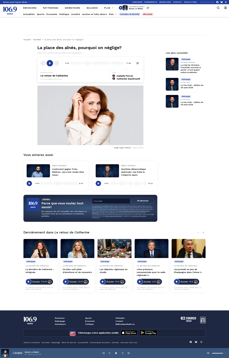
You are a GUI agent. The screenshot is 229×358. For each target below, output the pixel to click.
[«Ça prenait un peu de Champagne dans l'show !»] (189, 248)
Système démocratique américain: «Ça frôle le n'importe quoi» (133, 172)
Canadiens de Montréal (129, 14)
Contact (119, 321)
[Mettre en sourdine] (208, 353)
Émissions (60, 318)
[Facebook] (217, 2)
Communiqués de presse (100, 342)
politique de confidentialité (113, 216)
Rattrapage (60, 321)
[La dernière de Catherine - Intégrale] (40, 248)
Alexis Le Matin (136, 9)
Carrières (115, 342)
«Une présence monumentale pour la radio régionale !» (151, 272)
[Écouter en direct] (121, 8)
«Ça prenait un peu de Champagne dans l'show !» (188, 270)
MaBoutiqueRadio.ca (125, 324)
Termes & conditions (31, 342)
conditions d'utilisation (139, 216)
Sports (88, 318)
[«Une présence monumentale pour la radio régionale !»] (152, 248)
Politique (89, 324)
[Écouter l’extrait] (50, 63)
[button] (103, 353)
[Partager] (137, 63)
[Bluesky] (222, 2)
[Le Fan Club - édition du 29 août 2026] (172, 84)
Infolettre (120, 318)
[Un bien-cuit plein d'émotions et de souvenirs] (77, 248)
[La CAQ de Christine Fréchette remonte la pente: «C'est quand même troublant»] (172, 64)
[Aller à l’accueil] (10, 11)
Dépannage (55, 342)
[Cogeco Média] (188, 321)
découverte (147, 14)
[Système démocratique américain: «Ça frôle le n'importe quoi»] (107, 170)
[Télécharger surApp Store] (129, 333)
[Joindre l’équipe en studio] (148, 8)
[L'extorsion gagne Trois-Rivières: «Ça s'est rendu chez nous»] (38, 170)
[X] (226, 2)
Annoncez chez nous (129, 342)
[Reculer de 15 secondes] (43, 63)
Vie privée (45, 342)
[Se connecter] (225, 8)
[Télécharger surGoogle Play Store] (148, 333)
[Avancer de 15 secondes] (56, 63)
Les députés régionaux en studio (113, 270)
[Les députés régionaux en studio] (114, 248)
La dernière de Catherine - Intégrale (40, 270)
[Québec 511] (203, 322)
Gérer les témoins (69, 342)
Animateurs (60, 324)
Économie (90, 321)
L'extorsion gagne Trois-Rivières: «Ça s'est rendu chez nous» (68, 172)
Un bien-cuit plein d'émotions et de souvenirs (77, 270)
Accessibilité (83, 342)
